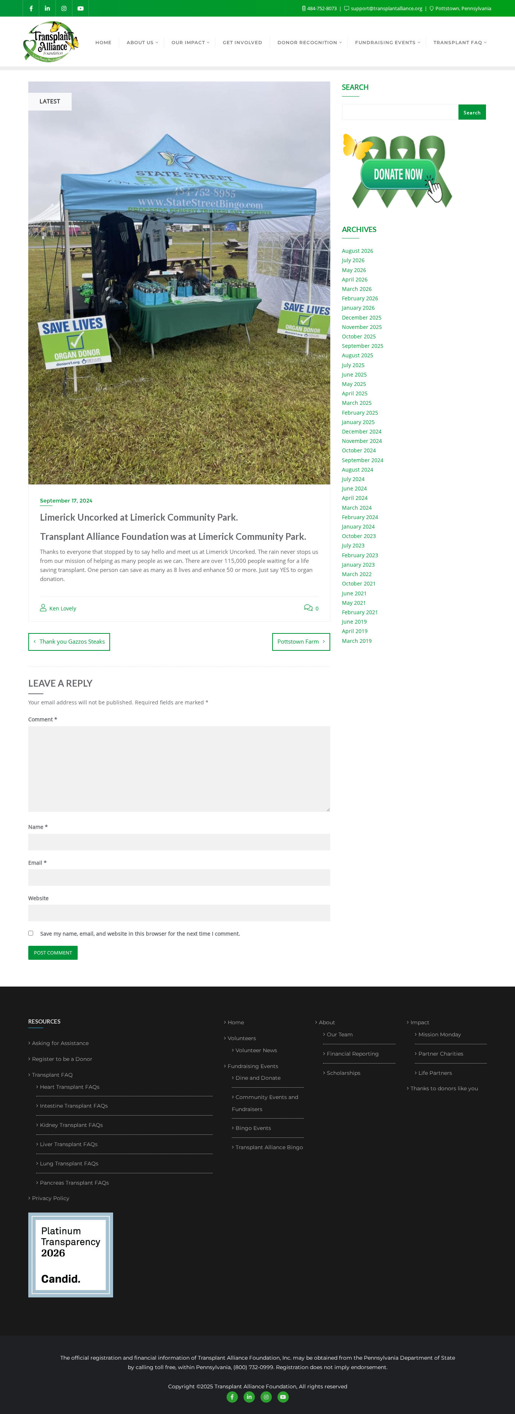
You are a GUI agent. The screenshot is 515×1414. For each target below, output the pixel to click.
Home (236, 1022)
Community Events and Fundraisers (265, 1103)
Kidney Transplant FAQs (71, 1125)
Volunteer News (256, 1050)
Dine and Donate (258, 1077)
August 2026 (357, 250)
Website (38, 898)
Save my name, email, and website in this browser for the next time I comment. (140, 933)
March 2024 (357, 507)
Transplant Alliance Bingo (269, 1147)
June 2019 (354, 621)
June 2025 (354, 374)
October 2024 (359, 450)
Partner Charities (440, 1053)
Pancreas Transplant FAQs (74, 1182)
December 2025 (362, 317)
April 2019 (355, 631)
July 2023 (353, 545)
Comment (42, 719)
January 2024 (358, 526)
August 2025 (357, 355)
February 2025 (360, 412)
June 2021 (354, 593)
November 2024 (362, 440)
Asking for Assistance (60, 1043)
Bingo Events (253, 1128)
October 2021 (359, 583)
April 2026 (355, 279)
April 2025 (355, 393)
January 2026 (358, 307)
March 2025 (357, 402)
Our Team (340, 1034)
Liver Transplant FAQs (69, 1144)
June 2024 (354, 488)
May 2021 (354, 602)
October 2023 (359, 535)
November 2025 (362, 326)
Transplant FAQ (52, 1074)
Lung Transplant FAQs (69, 1163)
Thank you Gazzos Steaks (72, 641)
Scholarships (343, 1073)
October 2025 (359, 336)
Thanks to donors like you (444, 1088)
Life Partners (435, 1073)
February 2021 (360, 612)
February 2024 (360, 517)
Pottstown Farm (298, 641)
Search (355, 88)
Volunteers (242, 1038)
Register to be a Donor (62, 1059)
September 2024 (362, 460)
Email (37, 862)
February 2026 (360, 298)
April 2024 (355, 497)
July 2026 (353, 260)
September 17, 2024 (66, 500)
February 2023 (360, 555)
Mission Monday (439, 1034)
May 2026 (354, 270)
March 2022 (357, 574)
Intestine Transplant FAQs (74, 1105)
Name (38, 826)
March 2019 (357, 640)
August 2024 (357, 469)
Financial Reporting (353, 1053)
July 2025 (353, 365)
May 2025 (354, 383)
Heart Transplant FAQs (70, 1087)
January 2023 (358, 564)
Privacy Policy (50, 1198)
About (327, 1022)
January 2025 (358, 422)
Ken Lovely (62, 608)
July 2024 (353, 479)
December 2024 (362, 431)
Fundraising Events (253, 1066)
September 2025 (362, 345)
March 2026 (357, 288)
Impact (420, 1022)
